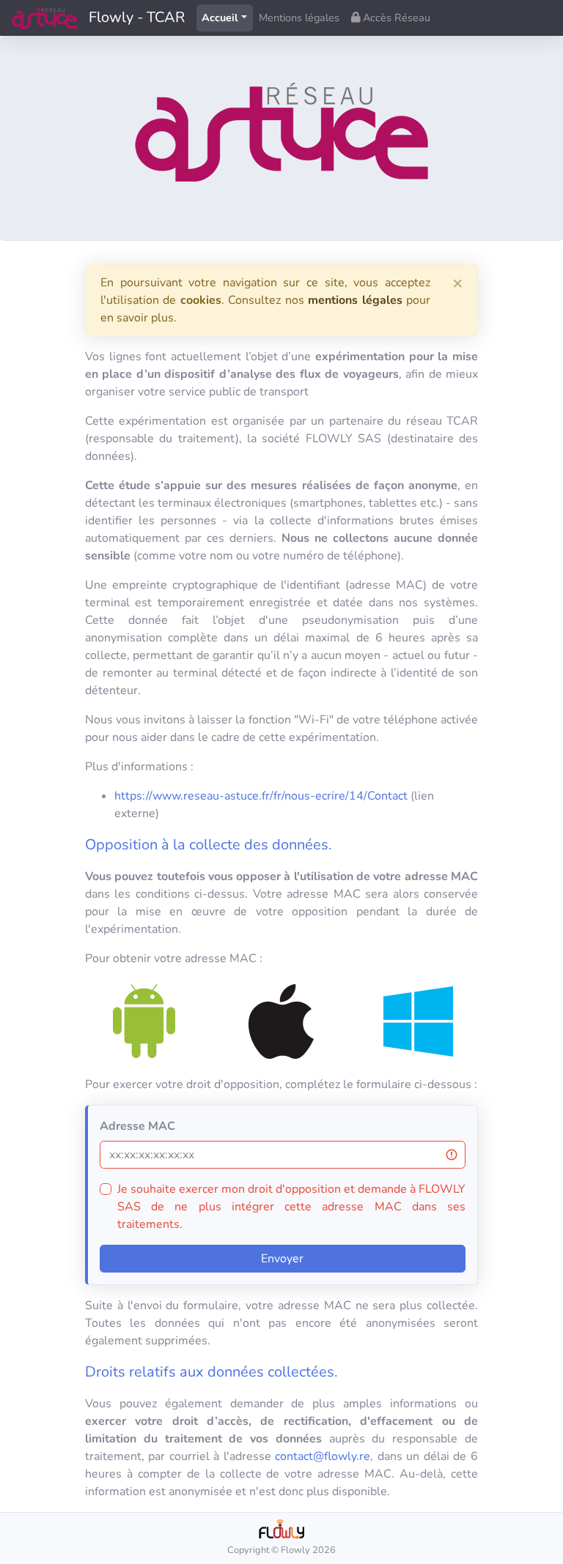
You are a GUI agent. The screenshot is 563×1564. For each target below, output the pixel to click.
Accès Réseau (395, 17)
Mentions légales (299, 17)
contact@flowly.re (322, 1456)
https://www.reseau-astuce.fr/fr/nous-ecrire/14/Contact (261, 796)
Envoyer (282, 1259)
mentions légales (355, 300)
